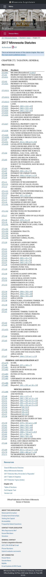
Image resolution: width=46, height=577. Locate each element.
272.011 (5, 77)
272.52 (4, 403)
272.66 (4, 436)
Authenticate (6, 47)
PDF (15, 47)
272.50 (4, 398)
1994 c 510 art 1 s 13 (28, 175)
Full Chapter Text (10, 490)
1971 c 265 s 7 (25, 365)
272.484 (5, 376)
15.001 (32, 73)
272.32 (4, 280)
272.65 (4, 434)
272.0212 (5, 97)
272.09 (4, 175)
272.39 (4, 305)
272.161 (5, 204)
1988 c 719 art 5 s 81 (28, 432)
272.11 (4, 182)
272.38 (4, 300)
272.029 (5, 135)
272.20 (4, 242)
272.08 (4, 173)
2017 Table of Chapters (12, 477)
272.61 (4, 425)
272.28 (4, 265)
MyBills (4, 563)
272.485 (5, 378)
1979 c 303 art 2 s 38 (28, 423)
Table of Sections (10, 487)
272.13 (4, 195)
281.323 (25, 412)
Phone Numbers (7, 548)
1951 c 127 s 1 (25, 396)
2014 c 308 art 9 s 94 (28, 142)
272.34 (4, 291)
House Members (7, 533)
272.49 (4, 396)
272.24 (4, 256)
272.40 (4, 309)
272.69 (4, 450)
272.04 (4, 153)
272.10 (4, 178)
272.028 (5, 131)
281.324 (25, 414)
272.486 (5, 383)
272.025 (5, 113)
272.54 (4, 407)
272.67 (4, 439)
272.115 (5, 184)
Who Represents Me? (9, 530)
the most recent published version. (14, 55)
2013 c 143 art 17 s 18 (28, 450)
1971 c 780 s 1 (25, 434)
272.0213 (5, 102)
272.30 (4, 274)
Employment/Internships (10, 516)
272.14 (4, 198)
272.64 (4, 432)
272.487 (5, 385)
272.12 (4, 187)
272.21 (4, 249)
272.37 (4, 298)
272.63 (4, 430)
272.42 (4, 323)
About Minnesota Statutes (13, 471)
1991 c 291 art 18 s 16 (28, 385)
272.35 (4, 294)
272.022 (5, 106)
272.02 (4, 81)
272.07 (4, 171)
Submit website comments (11, 551)
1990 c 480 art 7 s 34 (28, 452)
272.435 (5, 330)
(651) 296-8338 (7, 545)
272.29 (4, 269)
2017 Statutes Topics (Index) (14, 480)
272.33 (4, 285)
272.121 (5, 191)
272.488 (5, 392)
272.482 (5, 370)
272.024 (5, 111)
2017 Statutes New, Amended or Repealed (19, 474)
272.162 (5, 211)
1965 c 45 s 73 (25, 171)
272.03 (4, 140)
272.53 (4, 405)
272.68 (4, 443)
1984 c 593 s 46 (26, 291)
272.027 (5, 124)
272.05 (4, 160)
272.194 (5, 233)
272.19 (4, 222)
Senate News (6, 560)
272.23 (4, 253)
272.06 (4, 169)
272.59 (4, 423)
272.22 (4, 251)
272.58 (4, 416)
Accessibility (6, 521)
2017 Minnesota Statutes (9, 38)
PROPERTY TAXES (25, 38)
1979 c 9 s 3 (24, 220)
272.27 (4, 262)
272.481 (5, 367)
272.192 (5, 229)
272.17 (4, 216)
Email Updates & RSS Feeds (11, 566)
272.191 (5, 224)
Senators (5, 536)
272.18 (4, 220)
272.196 (5, 238)
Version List (8, 493)
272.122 (5, 193)
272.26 (4, 260)
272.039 (5, 144)
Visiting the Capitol (8, 518)
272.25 (4, 258)
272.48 (4, 365)
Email (17, 545)
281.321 (25, 407)
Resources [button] (9, 462)
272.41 (4, 312)
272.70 (4, 452)
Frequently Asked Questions (11, 524)
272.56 (4, 412)
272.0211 (5, 90)
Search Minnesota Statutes (14, 468)
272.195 (5, 236)
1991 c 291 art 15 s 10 (28, 398)
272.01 (4, 75)
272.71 (4, 454)
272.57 (4, 414)
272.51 (4, 401)
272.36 (4, 296)
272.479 (5, 363)
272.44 (4, 336)
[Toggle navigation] (5, 6)
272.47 (4, 356)
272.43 (4, 325)
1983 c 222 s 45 (26, 106)
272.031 (5, 142)
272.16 (4, 202)
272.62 (4, 427)
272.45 (4, 341)
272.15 (4, 200)
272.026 (5, 115)
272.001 (5, 73)
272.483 (5, 374)
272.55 (4, 410)
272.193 (5, 231)
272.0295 (5, 137)
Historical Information (9, 513)
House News (6, 558)
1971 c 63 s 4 (25, 195)
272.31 (4, 278)
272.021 (5, 84)
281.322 (25, 410)
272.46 (4, 350)
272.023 (5, 108)
